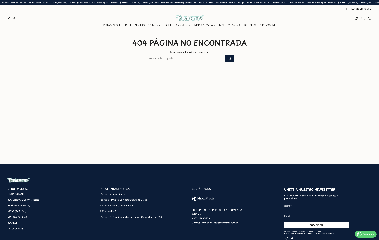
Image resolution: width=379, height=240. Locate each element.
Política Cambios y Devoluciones (117, 205)
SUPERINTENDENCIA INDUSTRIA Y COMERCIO (217, 210)
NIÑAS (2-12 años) (16, 211)
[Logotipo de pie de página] (18, 180)
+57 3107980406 (201, 218)
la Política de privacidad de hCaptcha (298, 233)
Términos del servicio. (325, 233)
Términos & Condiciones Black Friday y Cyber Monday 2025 (131, 217)
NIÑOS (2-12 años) (17, 217)
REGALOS (12, 222)
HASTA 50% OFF (15, 194)
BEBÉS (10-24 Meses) (18, 205)
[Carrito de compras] (369, 18)
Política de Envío (108, 211)
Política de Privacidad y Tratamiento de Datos (123, 199)
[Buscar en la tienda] (229, 58)
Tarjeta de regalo (361, 9)
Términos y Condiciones (112, 194)
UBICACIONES (15, 228)
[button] (143, 25)
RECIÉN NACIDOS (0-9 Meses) (23, 199)
